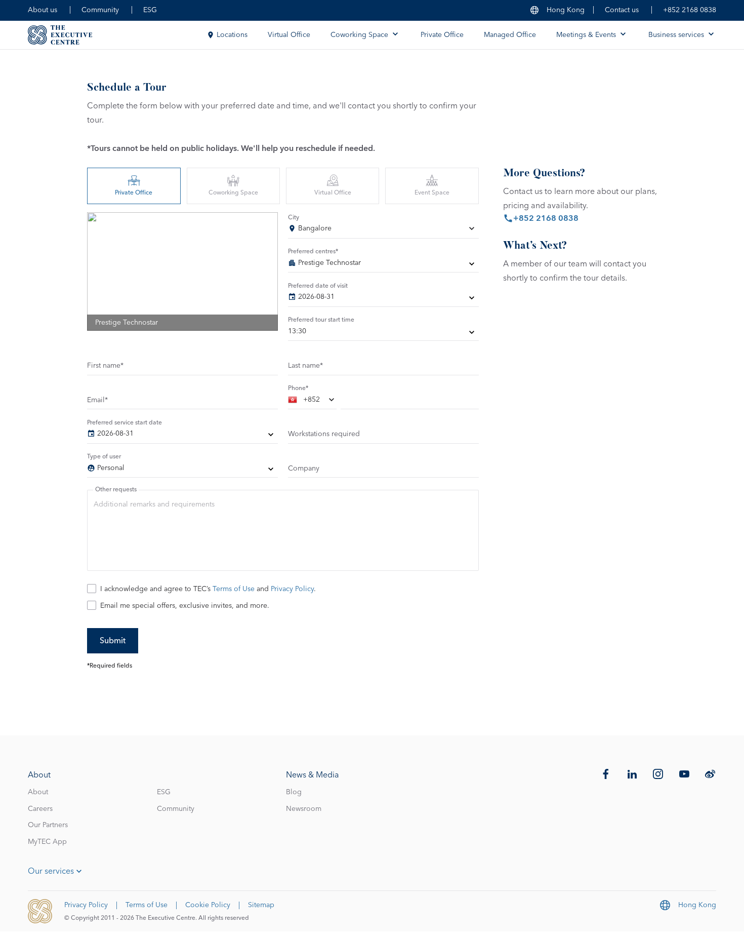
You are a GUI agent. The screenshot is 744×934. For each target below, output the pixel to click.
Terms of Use (234, 589)
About (38, 792)
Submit (113, 641)
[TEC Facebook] (606, 774)
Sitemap (261, 905)
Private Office (442, 35)
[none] (383, 265)
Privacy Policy (292, 589)
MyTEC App (47, 842)
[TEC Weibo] (710, 774)
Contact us (622, 10)
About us (42, 10)
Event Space (432, 193)
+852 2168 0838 (689, 10)
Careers (40, 809)
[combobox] (383, 230)
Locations (232, 35)
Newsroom (303, 809)
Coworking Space (233, 193)
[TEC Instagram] (658, 774)
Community (100, 10)
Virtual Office (289, 35)
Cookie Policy (207, 905)
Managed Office (510, 35)
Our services (51, 871)
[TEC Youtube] (684, 774)
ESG (150, 10)
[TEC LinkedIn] (632, 774)
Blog (294, 792)
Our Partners (48, 825)
